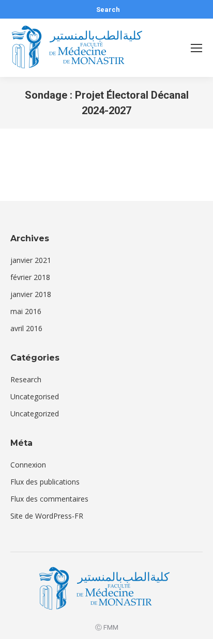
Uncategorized (34, 413)
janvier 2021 (30, 260)
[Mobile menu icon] (196, 48)
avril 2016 (26, 328)
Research (25, 379)
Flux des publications (45, 482)
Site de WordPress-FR (46, 516)
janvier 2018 (30, 294)
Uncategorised (34, 396)
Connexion (28, 465)
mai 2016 (25, 311)
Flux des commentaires (49, 499)
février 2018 (30, 277)
